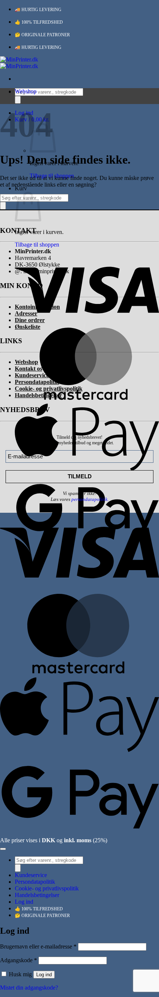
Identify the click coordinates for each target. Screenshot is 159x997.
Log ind (44, 974)
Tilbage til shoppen (37, 244)
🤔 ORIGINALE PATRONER (42, 34)
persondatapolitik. (90, 499)
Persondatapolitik (35, 882)
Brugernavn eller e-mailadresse (38, 946)
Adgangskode (18, 960)
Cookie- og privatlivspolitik (47, 888)
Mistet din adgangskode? (29, 987)
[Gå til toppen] (3, 849)
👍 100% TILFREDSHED (39, 22)
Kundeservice (31, 875)
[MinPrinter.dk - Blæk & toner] (19, 62)
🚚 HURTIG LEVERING (38, 9)
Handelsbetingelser (37, 895)
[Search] (18, 100)
